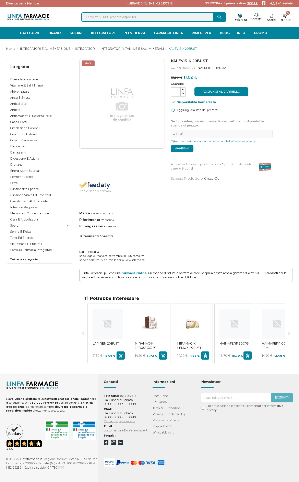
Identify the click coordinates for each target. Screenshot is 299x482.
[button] (83, 333)
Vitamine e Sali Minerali (26, 85)
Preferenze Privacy (166, 420)
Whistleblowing (164, 432)
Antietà (15, 110)
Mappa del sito (163, 426)
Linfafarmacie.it (31, 459)
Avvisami (182, 148)
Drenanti (16, 164)
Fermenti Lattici (21, 177)
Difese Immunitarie (24, 79)
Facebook (106, 443)
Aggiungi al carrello (221, 91)
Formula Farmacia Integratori (31, 250)
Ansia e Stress (20, 97)
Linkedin (120, 443)
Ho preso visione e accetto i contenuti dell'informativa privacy (214, 141)
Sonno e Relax (20, 231)
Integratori (20, 67)
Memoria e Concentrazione (29, 213)
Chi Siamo (160, 402)
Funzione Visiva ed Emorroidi (30, 195)
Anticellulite (18, 104)
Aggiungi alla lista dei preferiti (197, 110)
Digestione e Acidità (24, 158)
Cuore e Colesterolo (24, 134)
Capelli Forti (18, 122)
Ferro (14, 183)
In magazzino (91, 226)
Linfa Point (160, 396)
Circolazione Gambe (24, 128)
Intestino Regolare (23, 207)
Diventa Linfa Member (22, 3)
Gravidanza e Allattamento (29, 201)
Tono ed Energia (22, 238)
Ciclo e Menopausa (23, 140)
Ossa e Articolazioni (24, 219)
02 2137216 (164, 3)
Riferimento (89, 220)
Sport (14, 225)
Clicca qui (212, 178)
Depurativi (17, 146)
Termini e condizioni (167, 408)
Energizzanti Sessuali (25, 171)
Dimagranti (18, 152)
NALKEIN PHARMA (212, 68)
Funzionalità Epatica (24, 189)
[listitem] (107, 333)
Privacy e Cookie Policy (169, 414)
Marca (84, 213)
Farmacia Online (134, 273)
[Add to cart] (121, 355)
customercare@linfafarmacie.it (125, 430)
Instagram (113, 443)
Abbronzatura (19, 91)
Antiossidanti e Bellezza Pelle (31, 116)
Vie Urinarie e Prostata (26, 244)
